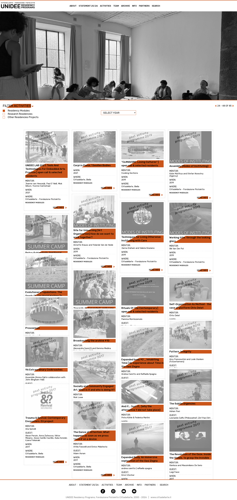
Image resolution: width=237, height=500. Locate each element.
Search (156, 6)
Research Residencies (20, 113)
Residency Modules (19, 110)
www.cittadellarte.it (161, 497)
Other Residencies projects (23, 117)
